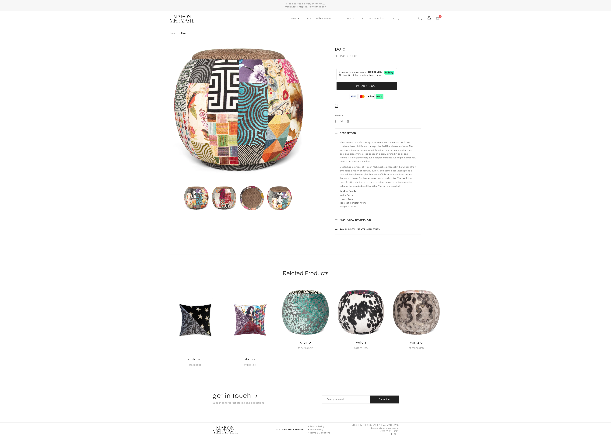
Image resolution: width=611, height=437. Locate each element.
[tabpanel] (238, 109)
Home (295, 18)
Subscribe (384, 399)
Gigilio (305, 342)
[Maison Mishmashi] (201, 18)
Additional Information (355, 220)
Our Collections (319, 18)
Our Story (347, 18)
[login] (429, 19)
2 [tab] (236, 181)
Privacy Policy (317, 426)
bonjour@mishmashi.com (384, 428)
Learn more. (375, 75)
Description (348, 133)
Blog (396, 18)
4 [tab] (245, 181)
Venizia (416, 342)
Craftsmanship (373, 18)
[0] (437, 19)
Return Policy (316, 430)
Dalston (194, 359)
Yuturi (361, 342)
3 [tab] (241, 181)
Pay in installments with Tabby (360, 229)
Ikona (250, 359)
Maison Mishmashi (294, 430)
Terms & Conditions (320, 433)
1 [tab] (231, 181)
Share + (339, 116)
